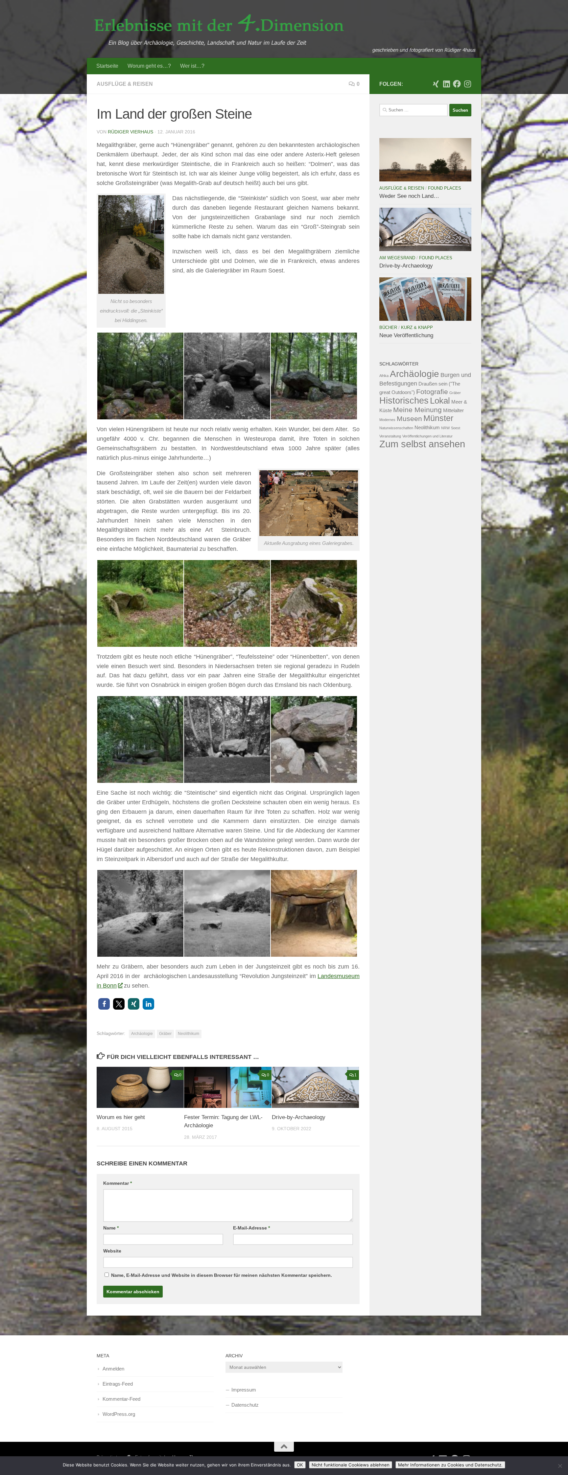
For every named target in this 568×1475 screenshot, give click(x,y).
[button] (104, 1004)
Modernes (387, 420)
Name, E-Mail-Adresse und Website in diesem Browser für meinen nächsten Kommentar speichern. (221, 1275)
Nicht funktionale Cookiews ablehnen (351, 1464)
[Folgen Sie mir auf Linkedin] (446, 84)
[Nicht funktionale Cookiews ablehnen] (559, 1466)
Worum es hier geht (121, 1117)
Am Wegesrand (397, 257)
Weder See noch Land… (409, 196)
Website (112, 1250)
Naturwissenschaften (396, 428)
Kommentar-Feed (121, 1399)
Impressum (243, 1390)
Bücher (388, 327)
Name (111, 1227)
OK (300, 1464)
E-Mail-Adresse (251, 1227)
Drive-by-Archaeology (298, 1117)
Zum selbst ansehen (422, 443)
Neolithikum (188, 1033)
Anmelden (113, 1368)
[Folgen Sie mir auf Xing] (436, 84)
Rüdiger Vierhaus (130, 131)
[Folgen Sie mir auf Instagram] (467, 84)
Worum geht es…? (149, 66)
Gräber (165, 1033)
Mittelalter (453, 410)
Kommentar (117, 1183)
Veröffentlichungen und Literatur (427, 436)
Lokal (440, 400)
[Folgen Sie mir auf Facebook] (457, 84)
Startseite (107, 66)
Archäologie (142, 1033)
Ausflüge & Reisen (125, 84)
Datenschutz (245, 1405)
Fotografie (432, 391)
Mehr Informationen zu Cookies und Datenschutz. (450, 1464)
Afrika (384, 376)
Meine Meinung (417, 409)
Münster (438, 418)
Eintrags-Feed (118, 1384)
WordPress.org (119, 1414)
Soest (455, 428)
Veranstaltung (390, 436)
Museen (409, 418)
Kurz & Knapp (417, 327)
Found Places (444, 188)
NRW (445, 428)
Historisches (404, 401)
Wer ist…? (192, 66)
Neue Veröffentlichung (406, 335)
